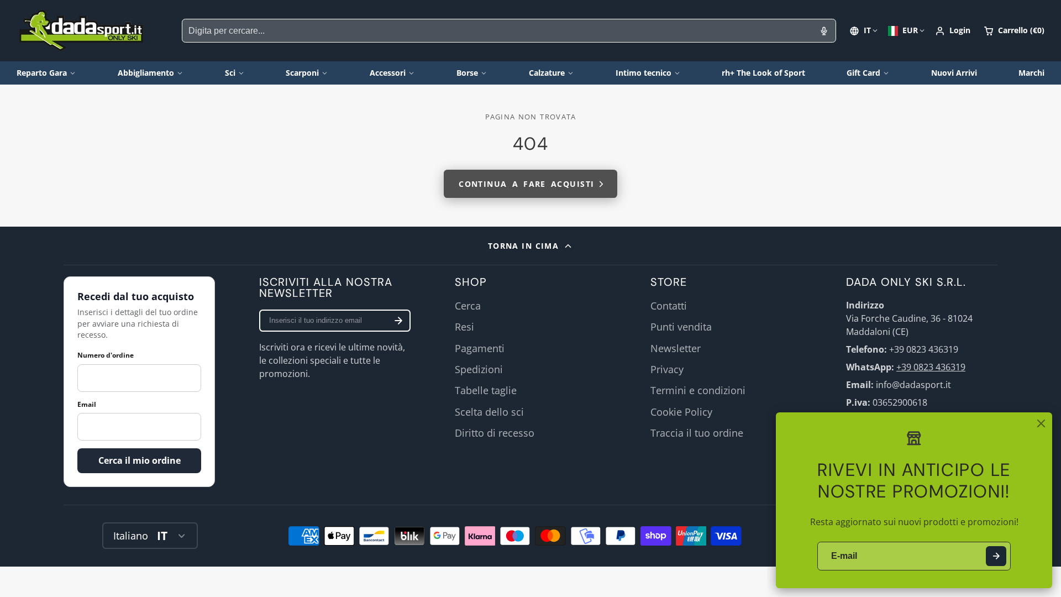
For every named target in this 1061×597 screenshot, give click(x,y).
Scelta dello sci (489, 411)
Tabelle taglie (486, 390)
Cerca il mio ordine (139, 460)
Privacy (667, 369)
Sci (230, 72)
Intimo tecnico (643, 72)
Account (952, 31)
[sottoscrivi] (398, 321)
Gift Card (863, 72)
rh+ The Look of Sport (763, 72)
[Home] (81, 31)
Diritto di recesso (494, 432)
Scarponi (302, 72)
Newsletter (675, 348)
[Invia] (996, 556)
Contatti (668, 305)
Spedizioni (479, 369)
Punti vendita (681, 326)
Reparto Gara (42, 72)
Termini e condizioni (697, 390)
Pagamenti (480, 348)
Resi (464, 326)
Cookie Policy (681, 411)
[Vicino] (1041, 423)
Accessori (388, 72)
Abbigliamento (146, 72)
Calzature (547, 72)
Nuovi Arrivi (954, 72)
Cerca (468, 305)
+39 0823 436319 (930, 367)
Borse (467, 72)
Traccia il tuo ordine (696, 432)
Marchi (1031, 72)
